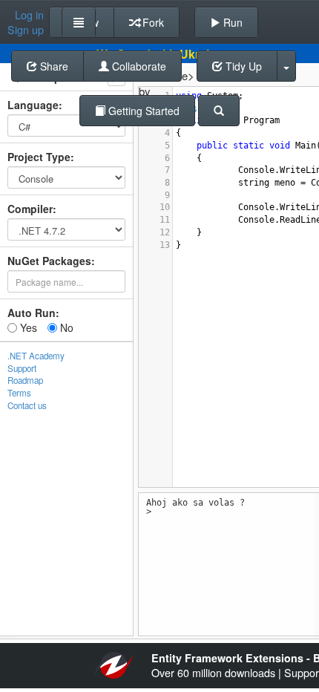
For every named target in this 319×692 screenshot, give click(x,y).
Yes (27, 327)
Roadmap (25, 380)
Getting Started (142, 110)
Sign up (25, 29)
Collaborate (137, 66)
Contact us (27, 405)
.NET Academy (36, 356)
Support (21, 368)
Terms (19, 393)
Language (33, 104)
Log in (29, 14)
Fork (151, 22)
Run (231, 22)
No (65, 327)
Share (52, 66)
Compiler (30, 208)
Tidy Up (242, 66)
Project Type (38, 156)
